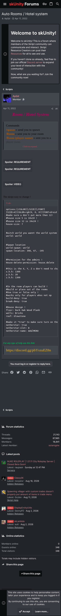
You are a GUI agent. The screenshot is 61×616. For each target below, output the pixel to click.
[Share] (52, 108)
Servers (11, 470)
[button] (5, 4)
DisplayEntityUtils (20, 507)
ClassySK (15, 477)
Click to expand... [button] (30, 146)
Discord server (34, 62)
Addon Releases (15, 484)
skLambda (16, 521)
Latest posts (13, 454)
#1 (56, 108)
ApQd (7, 18)
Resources (16, 53)
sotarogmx (54, 445)
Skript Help (12, 500)
